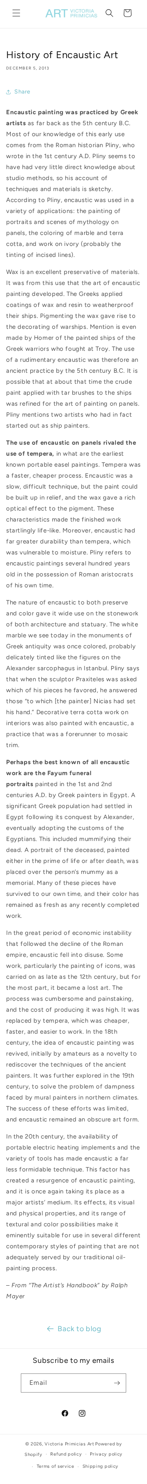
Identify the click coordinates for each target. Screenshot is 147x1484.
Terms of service (55, 1466)
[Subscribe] (117, 1383)
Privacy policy (106, 1454)
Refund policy (66, 1454)
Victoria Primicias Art (69, 1444)
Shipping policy (100, 1466)
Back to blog (79, 1328)
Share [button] (22, 91)
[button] (16, 13)
